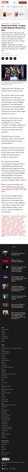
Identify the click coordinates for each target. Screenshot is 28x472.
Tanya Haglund (5, 227)
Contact (3, 447)
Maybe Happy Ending (5, 386)
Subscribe (22, 2)
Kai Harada (4, 224)
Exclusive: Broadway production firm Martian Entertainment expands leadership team (18, 288)
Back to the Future (5, 353)
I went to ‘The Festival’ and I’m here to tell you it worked (18, 297)
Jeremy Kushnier (18, 233)
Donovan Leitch (5, 220)
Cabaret (3, 355)
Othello (3, 394)
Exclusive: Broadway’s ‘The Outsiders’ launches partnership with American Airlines (18, 269)
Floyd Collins (4, 365)
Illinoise (3, 379)
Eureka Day (3, 363)
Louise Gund (16, 221)
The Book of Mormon (5, 415)
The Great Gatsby (5, 416)
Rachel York (21, 235)
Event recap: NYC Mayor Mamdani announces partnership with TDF (18, 306)
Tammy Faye (4, 413)
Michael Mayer (23, 217)
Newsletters (4, 444)
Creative (3, 332)
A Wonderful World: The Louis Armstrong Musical (11, 348)
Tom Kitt (23, 216)
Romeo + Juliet (4, 399)
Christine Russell (16, 220)
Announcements (4, 329)
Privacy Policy (4, 454)
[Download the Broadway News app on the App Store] (5, 468)
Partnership (14, 265)
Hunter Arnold (11, 219)
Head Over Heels (15, 23)
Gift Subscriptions (5, 442)
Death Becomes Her (5, 360)
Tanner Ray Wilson (17, 229)
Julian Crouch (12, 222)
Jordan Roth (12, 224)
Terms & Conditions (5, 452)
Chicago (3, 356)
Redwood (3, 398)
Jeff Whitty (16, 218)
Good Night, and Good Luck (7, 367)
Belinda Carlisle (11, 232)
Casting (3, 334)
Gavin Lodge (8, 228)
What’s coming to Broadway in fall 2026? (17, 260)
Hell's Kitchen (4, 375)
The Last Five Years (5, 420)
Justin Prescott (6, 229)
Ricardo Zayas (5, 230)
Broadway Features (17, 6)
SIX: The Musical (4, 401)
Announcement (5, 23)
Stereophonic (4, 406)
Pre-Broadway (4, 336)
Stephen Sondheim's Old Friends (8, 404)
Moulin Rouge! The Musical (7, 389)
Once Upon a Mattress (6, 392)
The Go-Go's (14, 217)
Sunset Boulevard (5, 410)
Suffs (2, 408)
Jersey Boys (14, 251)
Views (8, 6)
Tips (2, 451)
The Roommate (4, 430)
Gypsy (2, 368)
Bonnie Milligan (5, 234)
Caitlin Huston (5, 53)
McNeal (3, 387)
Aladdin (3, 350)
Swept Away (4, 411)
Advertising (3, 449)
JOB (2, 380)
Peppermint (14, 234)
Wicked (3, 435)
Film (12, 274)
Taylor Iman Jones (8, 233)
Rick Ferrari (20, 219)
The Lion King (4, 422)
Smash (2, 403)
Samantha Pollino (18, 228)
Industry (3, 331)
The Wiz (3, 432)
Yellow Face (4, 437)
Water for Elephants (5, 434)
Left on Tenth (4, 382)
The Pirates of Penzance (6, 427)
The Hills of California (6, 418)
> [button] (26, 14)
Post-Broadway (4, 338)
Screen (2, 339)
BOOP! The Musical (5, 351)
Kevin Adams (21, 222)
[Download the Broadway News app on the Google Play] (14, 468)
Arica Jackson (15, 227)
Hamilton (3, 372)
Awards (3, 341)
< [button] (1, 14)
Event (13, 294)
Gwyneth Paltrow (6, 221)
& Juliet (3, 346)
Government (14, 302)
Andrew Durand (21, 232)
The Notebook (4, 423)
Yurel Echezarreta (17, 225)
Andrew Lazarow (15, 230)
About (2, 446)
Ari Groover (19, 226)
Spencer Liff (6, 217)
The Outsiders (4, 425)
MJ (2, 384)
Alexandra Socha (12, 235)
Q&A (12, 310)
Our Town (3, 396)
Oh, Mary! (3, 391)
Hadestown (3, 370)
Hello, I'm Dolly (4, 377)
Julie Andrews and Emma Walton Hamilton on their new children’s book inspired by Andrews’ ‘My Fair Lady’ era (18, 315)
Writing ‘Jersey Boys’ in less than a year (17, 254)
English (2, 362)
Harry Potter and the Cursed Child (8, 374)
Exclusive (14, 284)
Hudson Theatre (7, 218)
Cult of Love (4, 358)
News (2, 6)
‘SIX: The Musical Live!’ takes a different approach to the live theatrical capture (18, 279)
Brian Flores (11, 226)
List (12, 258)
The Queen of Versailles (6, 428)
